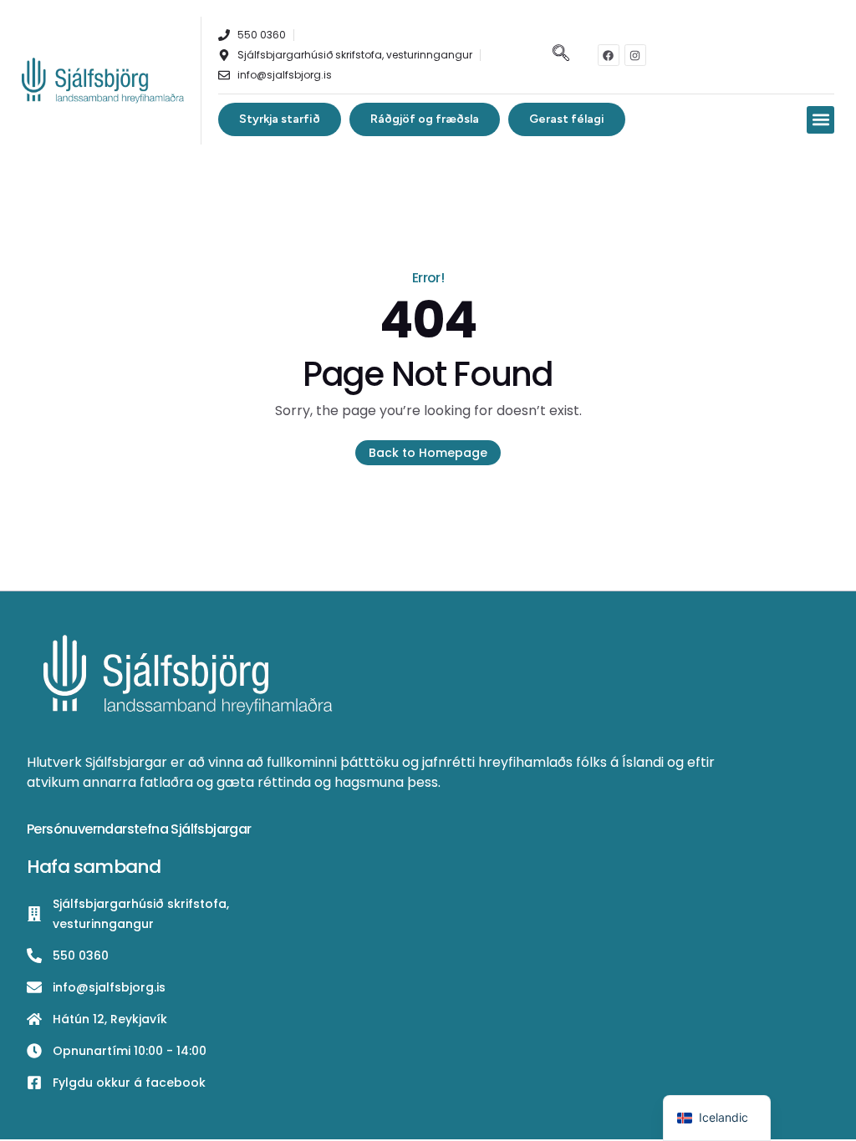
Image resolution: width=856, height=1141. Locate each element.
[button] (558, 54)
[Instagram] (635, 55)
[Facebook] (608, 55)
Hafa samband (93, 867)
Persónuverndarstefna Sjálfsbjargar (139, 829)
